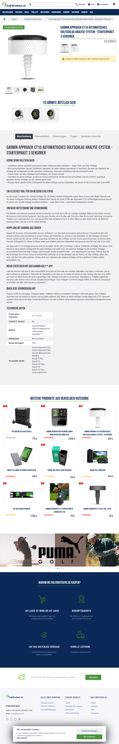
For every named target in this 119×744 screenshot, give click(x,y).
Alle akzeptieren (89, 737)
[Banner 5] (63, 568)
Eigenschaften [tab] (42, 136)
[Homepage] (14, 4)
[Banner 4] (61, 568)
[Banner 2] (57, 568)
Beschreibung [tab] (24, 136)
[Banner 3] (59, 568)
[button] (5, 58)
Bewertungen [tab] (59, 136)
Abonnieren (93, 677)
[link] (44, 644)
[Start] (5, 19)
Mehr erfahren (22, 738)
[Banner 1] (55, 568)
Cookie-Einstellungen (89, 731)
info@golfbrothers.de (17, 714)
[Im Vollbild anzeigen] (5, 34)
